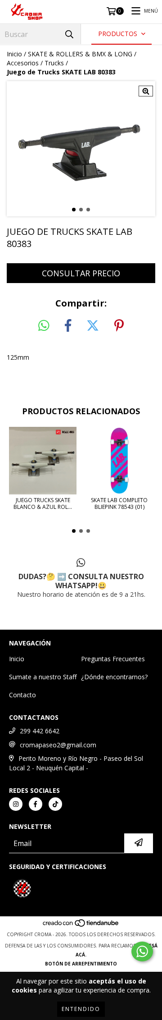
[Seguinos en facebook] (35, 804)
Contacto (22, 695)
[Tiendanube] (81, 925)
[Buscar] (69, 34)
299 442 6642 (39, 731)
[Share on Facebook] (68, 326)
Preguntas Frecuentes (113, 658)
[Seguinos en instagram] (15, 804)
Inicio (14, 54)
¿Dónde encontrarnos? (114, 676)
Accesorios (23, 63)
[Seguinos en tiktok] (55, 804)
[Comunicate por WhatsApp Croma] (142, 951)
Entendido (81, 1009)
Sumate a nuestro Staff (42, 676)
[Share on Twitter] (92, 326)
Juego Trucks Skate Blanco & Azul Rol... (43, 503)
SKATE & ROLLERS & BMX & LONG (80, 54)
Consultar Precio (81, 273)
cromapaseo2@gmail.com (58, 745)
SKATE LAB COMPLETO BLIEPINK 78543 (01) (119, 503)
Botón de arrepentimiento (81, 964)
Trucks (54, 63)
